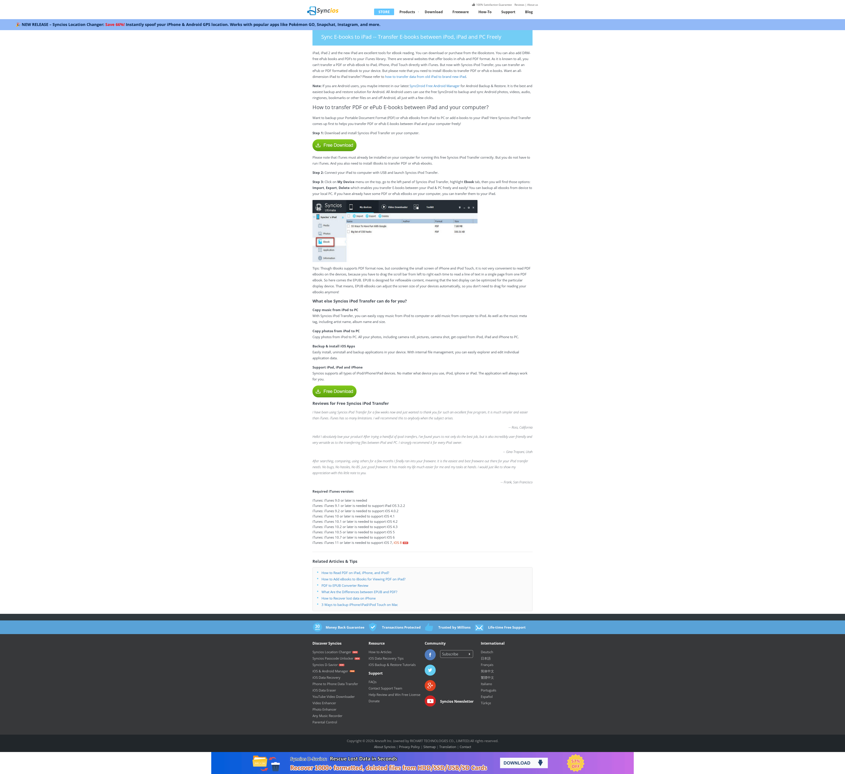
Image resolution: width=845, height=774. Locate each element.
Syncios (328, 7)
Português (488, 690)
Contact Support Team (385, 688)
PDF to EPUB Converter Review (344, 585)
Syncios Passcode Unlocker (332, 658)
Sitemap (429, 747)
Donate (374, 701)
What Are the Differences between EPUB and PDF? (359, 592)
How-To (485, 11)
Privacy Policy (409, 747)
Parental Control (324, 722)
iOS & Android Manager (330, 671)
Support (508, 11)
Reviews (519, 5)
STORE (384, 11)
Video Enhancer (324, 703)
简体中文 (487, 671)
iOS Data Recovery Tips (386, 658)
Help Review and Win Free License (394, 694)
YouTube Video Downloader (333, 696)
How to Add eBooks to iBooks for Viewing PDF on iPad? (363, 579)
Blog (529, 11)
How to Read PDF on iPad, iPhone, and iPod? (355, 572)
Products (407, 11)
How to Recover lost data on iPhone (348, 598)
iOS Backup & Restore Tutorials (392, 664)
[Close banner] (800, 755)
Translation (447, 747)
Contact (465, 747)
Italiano (486, 684)
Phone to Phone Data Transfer (335, 684)
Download (434, 11)
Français (487, 664)
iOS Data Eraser (324, 690)
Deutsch (487, 652)
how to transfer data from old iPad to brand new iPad (425, 76)
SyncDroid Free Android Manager (435, 86)
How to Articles (380, 652)
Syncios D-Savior (325, 664)
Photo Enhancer (324, 709)
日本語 (486, 658)
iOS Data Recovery (326, 677)
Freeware (460, 11)
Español (487, 696)
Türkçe (486, 703)
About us (532, 5)
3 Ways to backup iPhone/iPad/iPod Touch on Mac (359, 604)
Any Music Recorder (327, 715)
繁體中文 (487, 677)
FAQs (373, 682)
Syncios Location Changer (331, 652)
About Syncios (384, 747)
